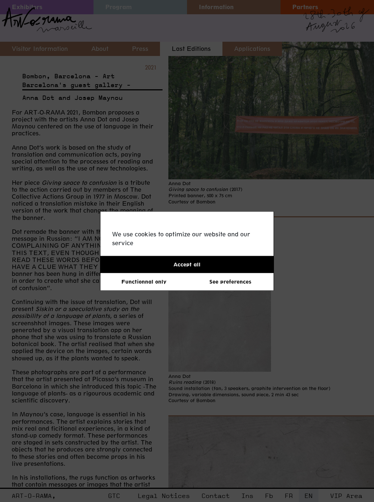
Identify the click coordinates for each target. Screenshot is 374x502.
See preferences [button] (230, 281)
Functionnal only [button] (144, 281)
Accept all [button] (187, 264)
